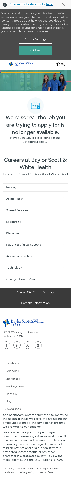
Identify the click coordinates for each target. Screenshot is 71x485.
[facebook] (6, 345)
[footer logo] (23, 323)
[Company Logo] (21, 63)
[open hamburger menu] (5, 64)
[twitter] (27, 345)
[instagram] (38, 345)
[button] (35, 39)
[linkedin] (17, 345)
